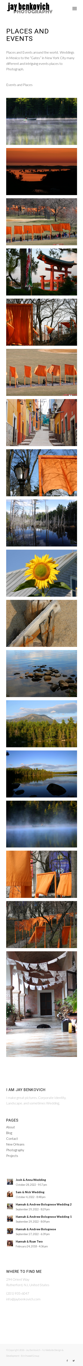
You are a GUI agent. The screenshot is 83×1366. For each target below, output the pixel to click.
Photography (15, 1150)
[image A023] (43, 876)
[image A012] (43, 524)
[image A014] (43, 575)
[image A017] (43, 625)
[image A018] (43, 675)
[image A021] (43, 826)
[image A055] (43, 173)
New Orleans (15, 1144)
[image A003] (43, 273)
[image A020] (43, 775)
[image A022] (43, 123)
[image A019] (43, 725)
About (10, 1127)
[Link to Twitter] (73, 1361)
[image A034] (43, 926)
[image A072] (43, 324)
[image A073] (43, 374)
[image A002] (43, 474)
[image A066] (43, 223)
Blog (9, 1133)
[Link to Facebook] (67, 1361)
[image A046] (43, 1005)
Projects (12, 1156)
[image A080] (43, 424)
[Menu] (74, 8)
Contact (12, 1138)
